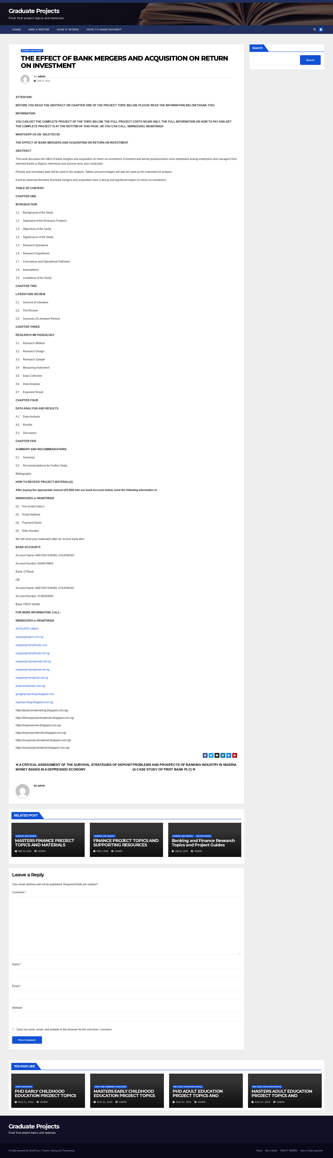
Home (16, 29)
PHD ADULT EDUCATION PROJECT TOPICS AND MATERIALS (198, 1095)
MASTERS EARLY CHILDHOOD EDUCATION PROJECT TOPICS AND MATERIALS (124, 1095)
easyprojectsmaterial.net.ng (32, 669)
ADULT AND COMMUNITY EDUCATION (110, 1087)
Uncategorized (203, 836)
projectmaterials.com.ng (30, 685)
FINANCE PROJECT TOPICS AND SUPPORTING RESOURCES (126, 842)
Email (16, 986)
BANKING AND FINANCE (32, 51)
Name (16, 964)
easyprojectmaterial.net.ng (32, 677)
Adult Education (24, 1087)
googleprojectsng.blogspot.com (35, 694)
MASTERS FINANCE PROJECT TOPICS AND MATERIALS (44, 842)
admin (41, 76)
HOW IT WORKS (68, 29)
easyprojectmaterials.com (31, 645)
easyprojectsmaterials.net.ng (33, 661)
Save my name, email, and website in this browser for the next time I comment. (64, 1029)
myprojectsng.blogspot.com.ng (34, 702)
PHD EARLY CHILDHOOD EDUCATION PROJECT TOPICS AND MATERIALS (45, 1095)
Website (17, 1007)
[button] (314, 29)
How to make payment (104, 29)
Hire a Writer (38, 29)
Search (257, 48)
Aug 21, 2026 (25, 1102)
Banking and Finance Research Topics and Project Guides (203, 842)
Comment (19, 892)
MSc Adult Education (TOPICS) (188, 1087)
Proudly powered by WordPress (25, 1150)
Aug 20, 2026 (183, 1102)
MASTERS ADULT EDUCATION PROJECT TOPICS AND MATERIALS (281, 1095)
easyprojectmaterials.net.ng (32, 653)
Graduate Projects (34, 11)
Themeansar (68, 1150)
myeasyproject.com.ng (29, 636)
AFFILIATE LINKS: (27, 628)
